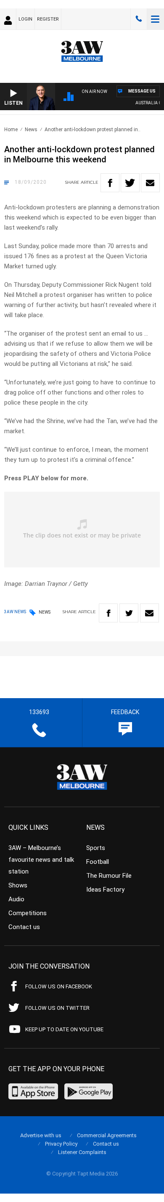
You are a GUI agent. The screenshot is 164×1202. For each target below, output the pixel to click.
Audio (16, 899)
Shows (17, 885)
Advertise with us (40, 1135)
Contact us (24, 927)
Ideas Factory (105, 889)
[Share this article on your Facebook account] (110, 182)
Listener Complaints (82, 1152)
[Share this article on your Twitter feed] (130, 182)
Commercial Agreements (107, 1135)
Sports (95, 848)
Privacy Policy (61, 1144)
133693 (139, 18)
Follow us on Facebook (58, 986)
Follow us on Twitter (57, 1008)
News (31, 129)
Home (11, 129)
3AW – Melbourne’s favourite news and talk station (41, 859)
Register (48, 19)
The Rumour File (109, 875)
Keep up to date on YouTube (64, 1029)
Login (25, 19)
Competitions (27, 913)
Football (97, 862)
